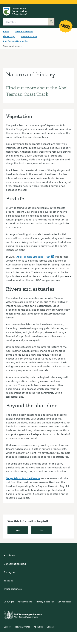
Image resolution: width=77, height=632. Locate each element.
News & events (22, 626)
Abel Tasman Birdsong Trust (33, 256)
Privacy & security (45, 601)
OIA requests (64, 601)
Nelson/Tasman (29, 36)
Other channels (13, 589)
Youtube (8, 580)
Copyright (9, 601)
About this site (25, 601)
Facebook (9, 555)
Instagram (10, 572)
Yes (18, 530)
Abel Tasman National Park (16, 41)
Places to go (9, 36)
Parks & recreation (24, 31)
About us (38, 626)
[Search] (51, 22)
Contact (50, 626)
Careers (8, 626)
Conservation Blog (15, 563)
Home (6, 31)
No (41, 530)
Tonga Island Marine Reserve (23, 478)
